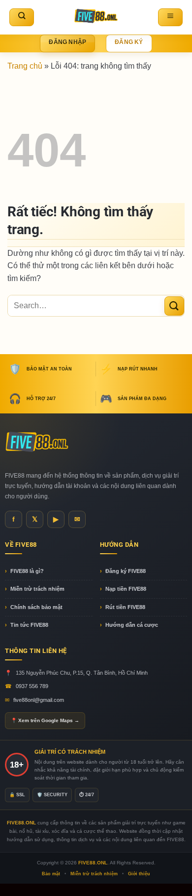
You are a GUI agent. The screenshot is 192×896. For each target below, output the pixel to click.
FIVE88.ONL (92, 862)
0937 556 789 (32, 686)
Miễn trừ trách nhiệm (37, 589)
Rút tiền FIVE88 (125, 607)
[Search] (21, 17)
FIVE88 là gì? (27, 571)
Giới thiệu (139, 873)
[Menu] (170, 17)
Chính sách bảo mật (36, 607)
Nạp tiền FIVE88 (125, 589)
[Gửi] (174, 306)
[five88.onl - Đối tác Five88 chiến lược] (96, 17)
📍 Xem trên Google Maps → (45, 720)
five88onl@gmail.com (38, 700)
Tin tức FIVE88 (29, 625)
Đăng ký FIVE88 (125, 571)
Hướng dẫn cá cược (131, 625)
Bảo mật (51, 873)
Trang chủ (24, 66)
